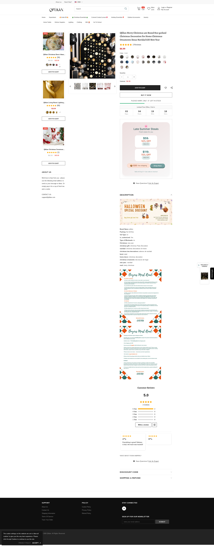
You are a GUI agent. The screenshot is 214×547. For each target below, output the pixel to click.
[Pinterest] (124, 508)
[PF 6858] (47, 112)
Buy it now (146, 95)
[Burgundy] (57, 112)
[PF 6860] (50, 112)
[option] (92, 56)
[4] (57, 65)
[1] (47, 65)
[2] (50, 65)
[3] (53, 65)
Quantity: (123, 73)
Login (163, 7)
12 (59, 64)
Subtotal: (123, 81)
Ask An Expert (153, 183)
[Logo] (56, 9)
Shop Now (158, 166)
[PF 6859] (53, 112)
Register (169, 7)
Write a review (143, 425)
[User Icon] (158, 8)
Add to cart (53, 72)
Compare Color (109, 75)
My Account (165, 9)
